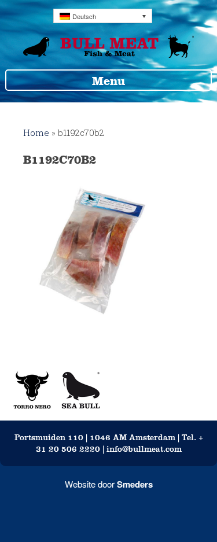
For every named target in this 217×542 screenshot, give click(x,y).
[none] (102, 16)
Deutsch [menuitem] (84, 16)
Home (36, 132)
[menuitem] (102, 16)
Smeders (135, 484)
